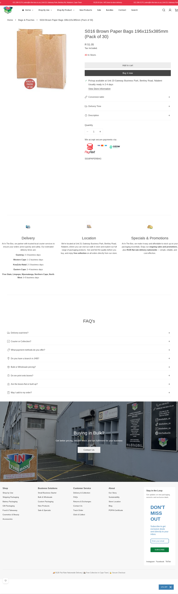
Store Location (115, 501)
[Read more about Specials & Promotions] (150, 226)
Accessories (8, 519)
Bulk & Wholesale (45, 497)
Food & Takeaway (10, 510)
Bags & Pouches (26, 20)
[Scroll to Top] (173, 580)
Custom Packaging (45, 501)
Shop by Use (8, 493)
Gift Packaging (9, 506)
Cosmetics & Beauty (11, 515)
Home (10, 20)
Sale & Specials (44, 510)
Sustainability (114, 497)
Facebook (160, 561)
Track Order (78, 510)
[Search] (164, 10)
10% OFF (164, 587)
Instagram (150, 561)
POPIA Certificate (116, 510)
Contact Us (89, 450)
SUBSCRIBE (160, 550)
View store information (99, 89)
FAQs (75, 497)
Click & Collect (79, 515)
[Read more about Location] (89, 226)
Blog (110, 506)
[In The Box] (8, 10)
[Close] (171, 587)
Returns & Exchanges (82, 501)
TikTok (168, 561)
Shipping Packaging (11, 497)
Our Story (113, 493)
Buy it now (128, 73)
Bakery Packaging (10, 501)
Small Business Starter (47, 493)
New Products (43, 506)
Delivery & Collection (81, 493)
